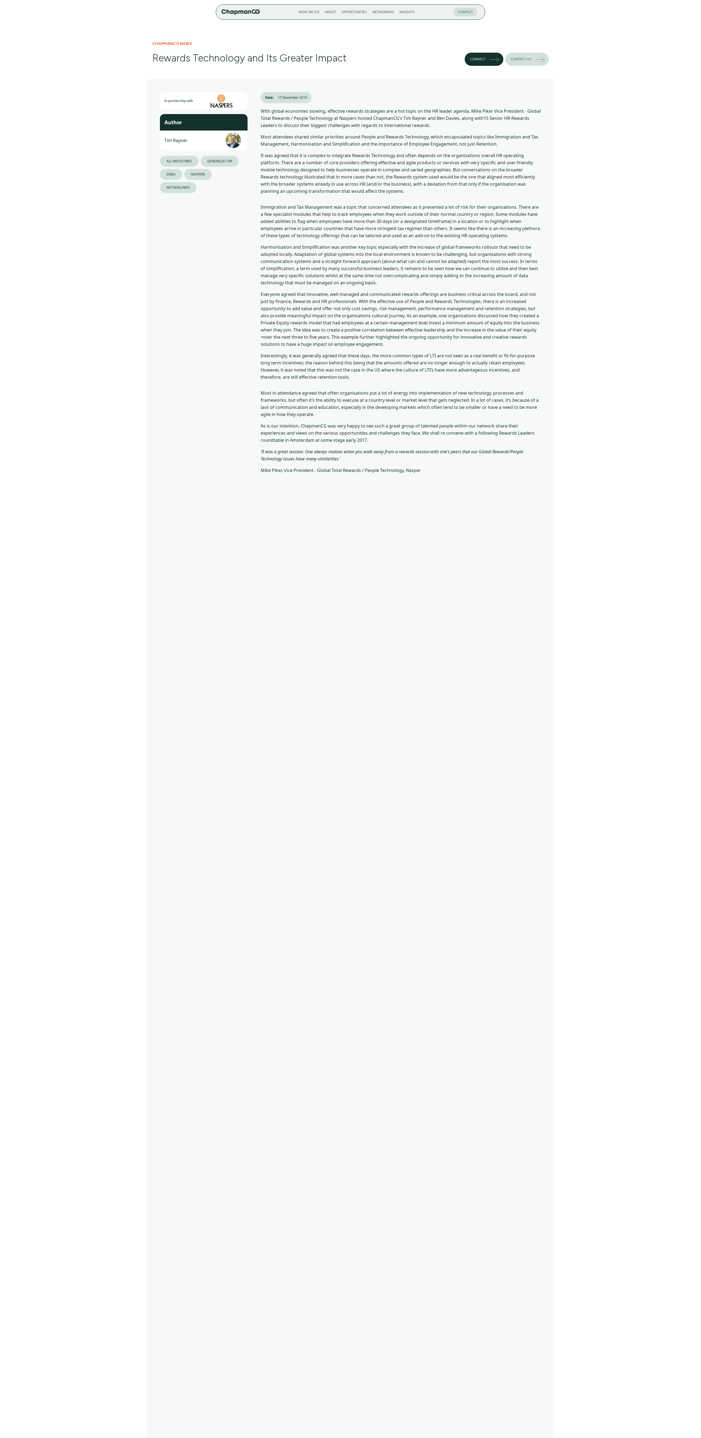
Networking (383, 12)
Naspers (198, 174)
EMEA (171, 174)
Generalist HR (219, 161)
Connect (478, 59)
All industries (179, 161)
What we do (308, 12)
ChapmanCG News (172, 43)
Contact (465, 12)
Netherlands (178, 187)
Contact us (521, 59)
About (330, 12)
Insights (407, 12)
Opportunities (354, 12)
